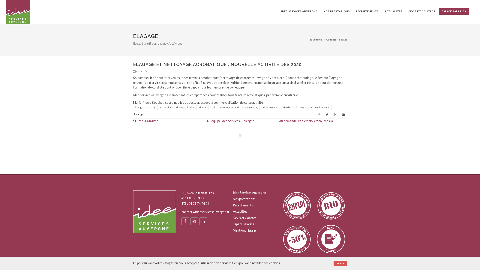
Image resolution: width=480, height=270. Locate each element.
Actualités (331, 39)
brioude (202, 107)
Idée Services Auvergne (249, 193)
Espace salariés (243, 224)
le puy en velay (250, 107)
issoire (213, 107)
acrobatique (166, 107)
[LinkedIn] (335, 114)
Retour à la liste (147, 121)
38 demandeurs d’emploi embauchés (304, 121)
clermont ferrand (229, 107)
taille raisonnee (270, 107)
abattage (151, 107)
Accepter (340, 263)
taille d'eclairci (289, 107)
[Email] (343, 114)
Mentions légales (245, 230)
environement (322, 107)
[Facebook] (319, 114)
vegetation (306, 107)
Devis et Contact (244, 218)
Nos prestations (244, 199)
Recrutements (243, 205)
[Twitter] (327, 114)
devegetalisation (185, 107)
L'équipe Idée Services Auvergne (231, 121)
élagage (138, 107)
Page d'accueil (316, 39)
